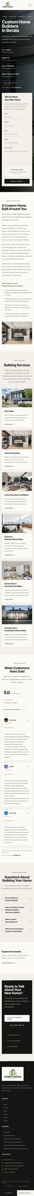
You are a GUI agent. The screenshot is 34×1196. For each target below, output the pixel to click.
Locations (12, 16)
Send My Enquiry (17, 181)
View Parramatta (9, 963)
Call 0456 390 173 (12, 83)
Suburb (6, 122)
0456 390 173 (8, 1159)
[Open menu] (30, 5)
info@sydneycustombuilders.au (13, 1163)
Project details (8, 148)
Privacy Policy (9, 1186)
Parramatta (22, 16)
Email (6, 130)
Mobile (6, 139)
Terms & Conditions (23, 1186)
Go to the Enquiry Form (15, 1018)
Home (5, 16)
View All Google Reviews (12, 709)
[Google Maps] (17, 87)
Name (6, 113)
